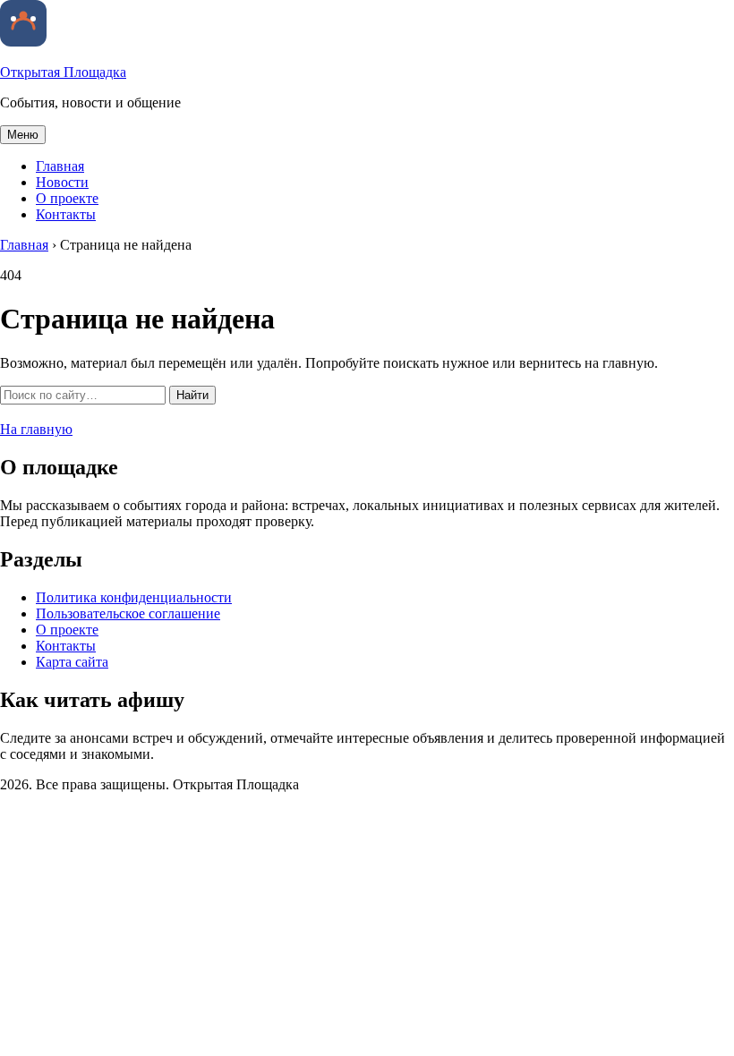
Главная (60, 166)
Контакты (66, 214)
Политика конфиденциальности (134, 597)
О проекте (67, 198)
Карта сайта (72, 661)
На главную (36, 429)
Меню (22, 134)
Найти (192, 395)
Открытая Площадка (63, 72)
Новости (62, 182)
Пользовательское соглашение (128, 613)
